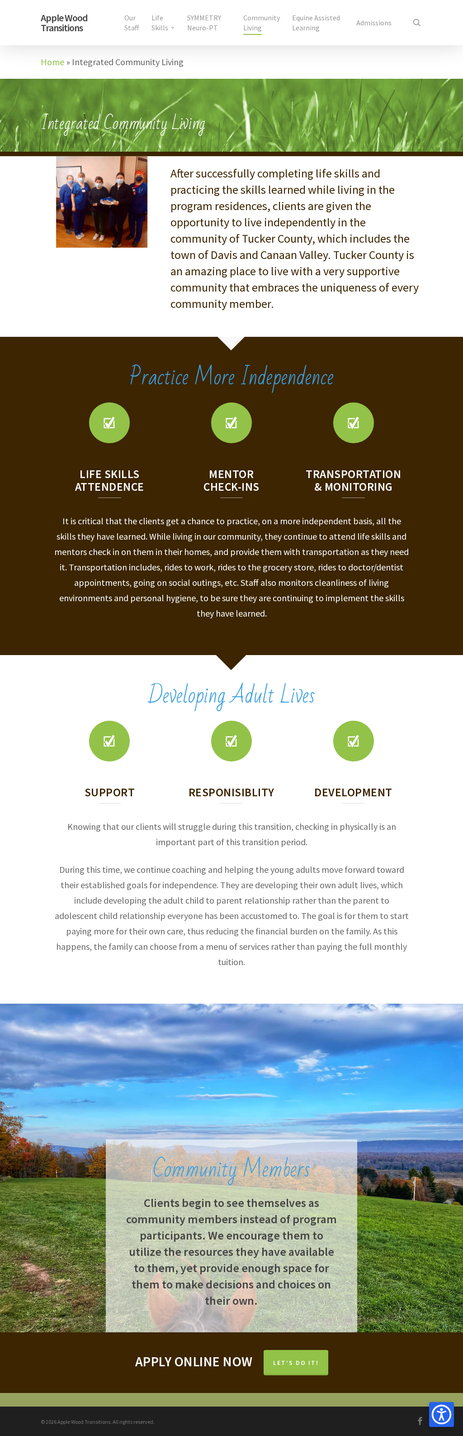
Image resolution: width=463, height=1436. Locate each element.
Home (52, 61)
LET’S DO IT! (296, 1363)
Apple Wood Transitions (64, 23)
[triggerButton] (441, 1414)
